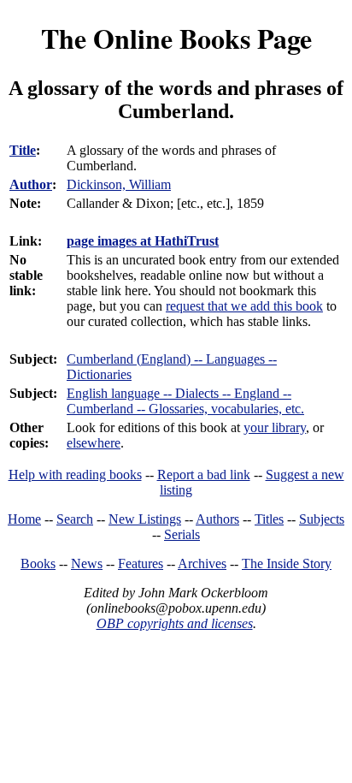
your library (274, 427)
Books (38, 563)
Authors (217, 519)
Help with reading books (75, 474)
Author (30, 184)
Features (140, 563)
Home (24, 519)
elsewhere (93, 443)
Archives (202, 563)
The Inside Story (286, 563)
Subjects (321, 519)
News (87, 563)
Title (22, 150)
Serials (182, 534)
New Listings (145, 519)
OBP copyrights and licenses (175, 623)
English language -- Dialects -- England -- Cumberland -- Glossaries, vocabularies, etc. (185, 401)
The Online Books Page (176, 38)
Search (74, 519)
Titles (269, 519)
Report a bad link (203, 474)
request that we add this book (244, 306)
